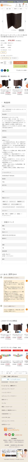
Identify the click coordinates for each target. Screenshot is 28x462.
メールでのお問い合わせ (14, 379)
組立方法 (4, 185)
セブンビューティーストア (8, 388)
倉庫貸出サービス (6, 424)
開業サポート (5, 399)
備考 (3, 259)
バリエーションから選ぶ (20, 66)
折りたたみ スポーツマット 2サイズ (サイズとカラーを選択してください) (18, 91)
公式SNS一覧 (18, 435)
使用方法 (4, 130)
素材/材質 (4, 251)
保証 (3, 191)
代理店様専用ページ (6, 413)
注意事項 (4, 137)
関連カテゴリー (6, 197)
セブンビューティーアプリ (8, 420)
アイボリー (14, 58)
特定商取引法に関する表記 (17, 445)
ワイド (3, 52)
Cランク (9, 45)
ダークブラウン (5, 58)
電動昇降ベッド (20, 201)
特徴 (3, 106)
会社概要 (7, 445)
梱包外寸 (4, 238)
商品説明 (4, 114)
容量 (3, 244)
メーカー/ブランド (6, 172)
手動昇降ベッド (6, 204)
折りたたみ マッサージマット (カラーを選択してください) (6, 91)
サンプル (4, 403)
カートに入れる (20, 62)
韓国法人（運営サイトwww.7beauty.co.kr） (14, 440)
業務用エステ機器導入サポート (9, 410)
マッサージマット (20, 206)
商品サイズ (5, 232)
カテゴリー (5, 210)
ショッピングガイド (6, 392)
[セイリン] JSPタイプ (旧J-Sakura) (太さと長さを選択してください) (18, 362)
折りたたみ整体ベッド (16, 204)
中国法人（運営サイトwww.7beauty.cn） (14, 442)
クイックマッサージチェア (9, 206)
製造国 (3, 178)
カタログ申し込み (6, 417)
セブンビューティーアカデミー (9, 396)
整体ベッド (5, 201)
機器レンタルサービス (7, 406)
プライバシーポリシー (14, 446)
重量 (3, 225)
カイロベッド (13, 201)
